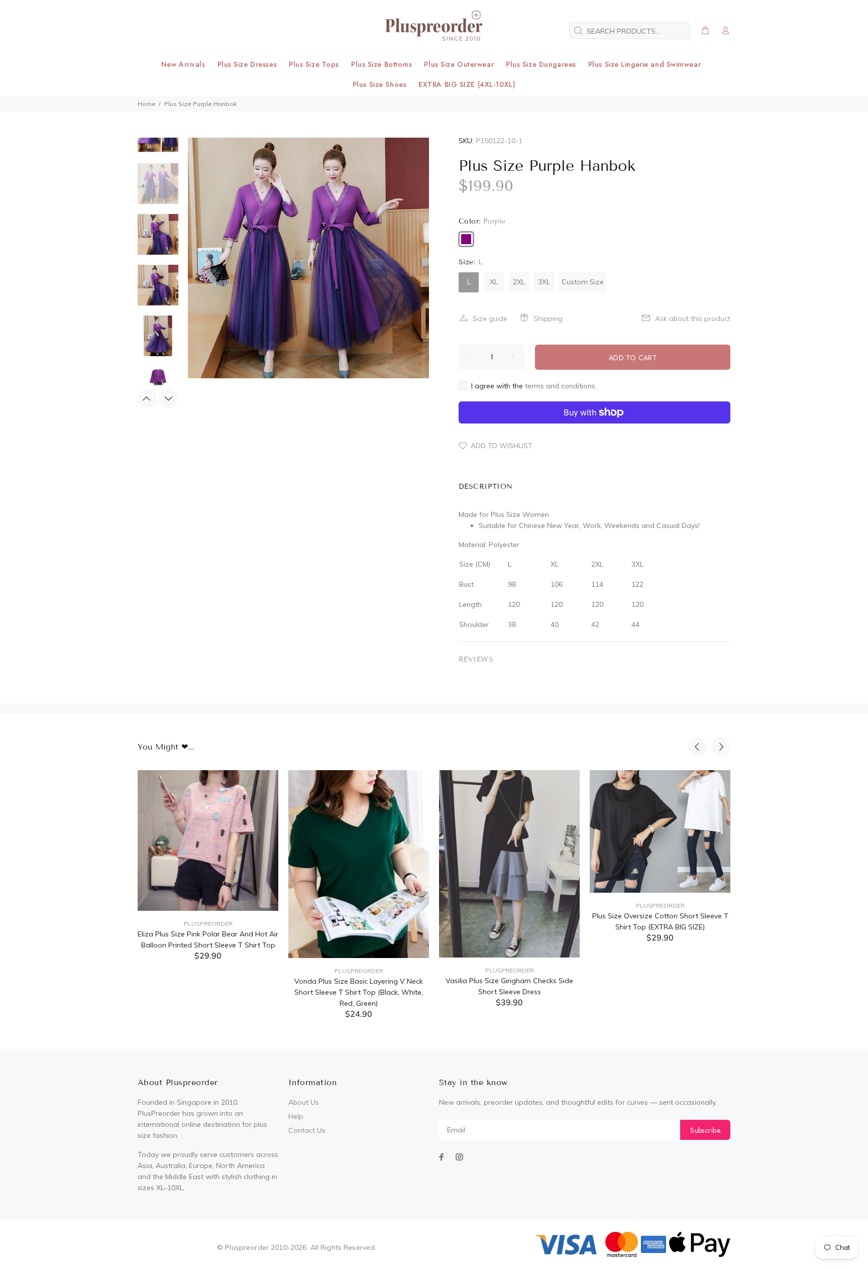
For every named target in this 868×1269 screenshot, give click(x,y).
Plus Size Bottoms (381, 64)
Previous (147, 398)
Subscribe (705, 1130)
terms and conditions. (561, 385)
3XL (544, 281)
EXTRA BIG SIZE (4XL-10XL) (466, 84)
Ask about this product (692, 318)
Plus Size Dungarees (541, 64)
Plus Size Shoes (379, 84)
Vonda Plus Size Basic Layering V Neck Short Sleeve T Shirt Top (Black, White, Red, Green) (358, 992)
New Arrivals (183, 64)
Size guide (490, 318)
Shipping (548, 318)
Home (147, 104)
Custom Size (583, 281)
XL (494, 281)
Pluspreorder (208, 923)
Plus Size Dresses (247, 64)
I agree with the (534, 385)
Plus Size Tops (314, 64)
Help (295, 1116)
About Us (303, 1102)
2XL (519, 281)
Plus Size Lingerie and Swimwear (644, 64)
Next (168, 398)
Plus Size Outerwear (459, 64)
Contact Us (306, 1130)
